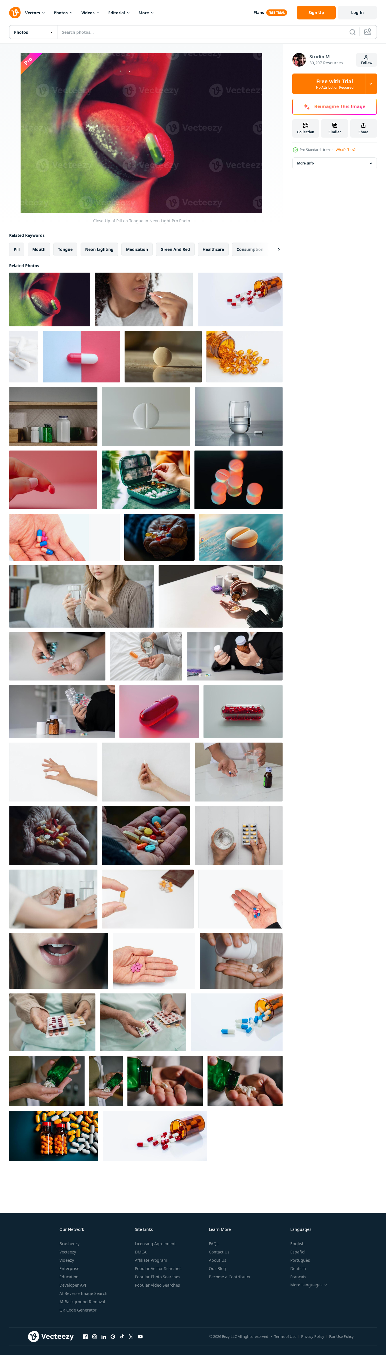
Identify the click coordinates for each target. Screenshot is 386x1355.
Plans (258, 12)
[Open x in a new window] (131, 1336)
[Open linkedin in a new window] (103, 1336)
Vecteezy (67, 1252)
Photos (61, 12)
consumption (250, 249)
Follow (366, 62)
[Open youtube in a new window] (140, 1336)
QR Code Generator (78, 1310)
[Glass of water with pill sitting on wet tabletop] (239, 416)
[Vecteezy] (15, 12)
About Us (217, 1260)
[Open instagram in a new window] (94, 1336)
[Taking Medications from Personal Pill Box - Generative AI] (146, 480)
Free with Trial (334, 84)
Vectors (32, 12)
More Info (305, 163)
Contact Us (219, 1252)
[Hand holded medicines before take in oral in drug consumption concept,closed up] (64, 537)
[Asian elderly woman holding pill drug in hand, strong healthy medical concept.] (52, 1022)
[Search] (352, 32)
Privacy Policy (312, 1336)
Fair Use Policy (341, 1336)
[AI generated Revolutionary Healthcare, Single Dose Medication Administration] (58, 961)
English (297, 1243)
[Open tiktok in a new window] (122, 1336)
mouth (38, 249)
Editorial (116, 12)
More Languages (306, 1285)
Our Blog (217, 1268)
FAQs (214, 1243)
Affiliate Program (151, 1260)
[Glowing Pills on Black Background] (238, 480)
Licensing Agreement (155, 1243)
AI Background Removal (82, 1301)
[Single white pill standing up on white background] (146, 416)
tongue (65, 249)
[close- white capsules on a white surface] (23, 356)
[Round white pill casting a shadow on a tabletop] (163, 356)
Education (69, 1276)
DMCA (141, 1252)
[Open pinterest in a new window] (113, 1336)
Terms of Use (285, 1336)
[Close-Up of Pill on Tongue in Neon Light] (49, 299)
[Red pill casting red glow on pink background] (159, 711)
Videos (88, 12)
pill (17, 249)
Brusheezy (69, 1243)
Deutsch (298, 1268)
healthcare (213, 249)
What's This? (345, 149)
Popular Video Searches (157, 1285)
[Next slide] (274, 249)
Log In (357, 12)
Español (297, 1252)
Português (300, 1260)
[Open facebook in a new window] (85, 1336)
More (144, 12)
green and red (175, 249)
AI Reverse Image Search (83, 1293)
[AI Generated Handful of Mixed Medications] (53, 835)
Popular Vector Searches (158, 1268)
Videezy (66, 1260)
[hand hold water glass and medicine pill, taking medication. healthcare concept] (239, 772)
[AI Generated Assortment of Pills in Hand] (159, 537)
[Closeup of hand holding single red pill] (53, 480)
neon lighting (99, 249)
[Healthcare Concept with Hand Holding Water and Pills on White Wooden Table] (239, 835)
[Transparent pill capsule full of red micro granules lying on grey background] (243, 711)
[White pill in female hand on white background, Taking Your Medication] (53, 772)
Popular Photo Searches (157, 1276)
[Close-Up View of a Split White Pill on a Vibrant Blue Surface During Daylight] (241, 537)
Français (298, 1276)
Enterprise (69, 1268)
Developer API (72, 1285)
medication (137, 249)
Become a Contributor (230, 1276)
